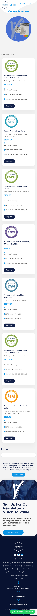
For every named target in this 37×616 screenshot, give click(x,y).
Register (9, 106)
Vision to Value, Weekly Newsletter (19, 572)
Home (7, 562)
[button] (22, 612)
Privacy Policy (11, 569)
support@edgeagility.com (18, 604)
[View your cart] (15, 5)
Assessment (16, 562)
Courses (17, 565)
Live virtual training (10, 90)
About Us (8, 565)
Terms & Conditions (25, 569)
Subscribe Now (13, 532)
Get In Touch (18, 474)
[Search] (30, 3)
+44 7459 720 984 (18, 596)
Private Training (28, 565)
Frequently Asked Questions (19, 575)
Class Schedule (28, 562)
